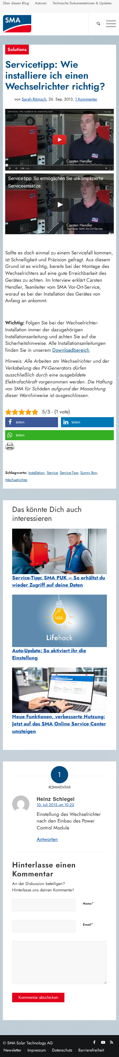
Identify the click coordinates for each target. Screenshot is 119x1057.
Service (52, 472)
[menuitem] (16, 4)
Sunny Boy (88, 472)
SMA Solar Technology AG (30, 1043)
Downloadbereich (70, 350)
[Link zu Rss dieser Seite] (111, 1042)
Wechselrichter (16, 480)
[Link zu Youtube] (103, 1042)
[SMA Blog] (48, 23)
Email (88, 924)
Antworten (47, 839)
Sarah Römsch (34, 99)
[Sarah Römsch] (8, 99)
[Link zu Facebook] (94, 1042)
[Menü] (108, 23)
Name (88, 903)
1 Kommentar (86, 99)
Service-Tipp (69, 472)
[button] (31, 422)
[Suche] (95, 23)
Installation (36, 472)
